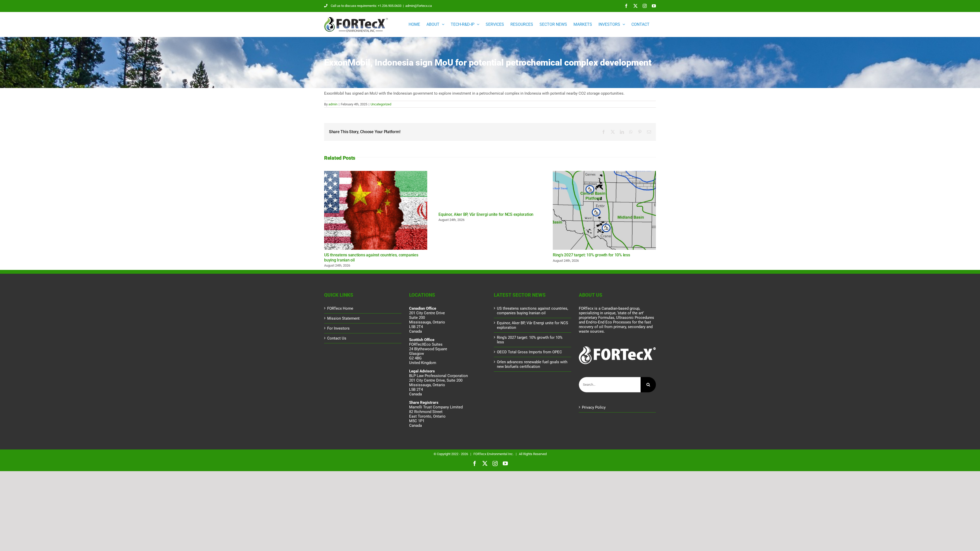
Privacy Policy (594, 407)
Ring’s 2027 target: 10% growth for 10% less (604, 210)
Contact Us (336, 338)
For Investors (338, 328)
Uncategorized (381, 104)
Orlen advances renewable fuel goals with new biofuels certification (532, 364)
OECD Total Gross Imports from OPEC (529, 352)
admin (332, 104)
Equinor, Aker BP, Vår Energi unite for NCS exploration (485, 214)
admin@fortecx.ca (418, 6)
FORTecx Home (340, 308)
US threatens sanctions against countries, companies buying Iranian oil (376, 210)
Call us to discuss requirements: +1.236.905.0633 (366, 6)
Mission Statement (343, 318)
